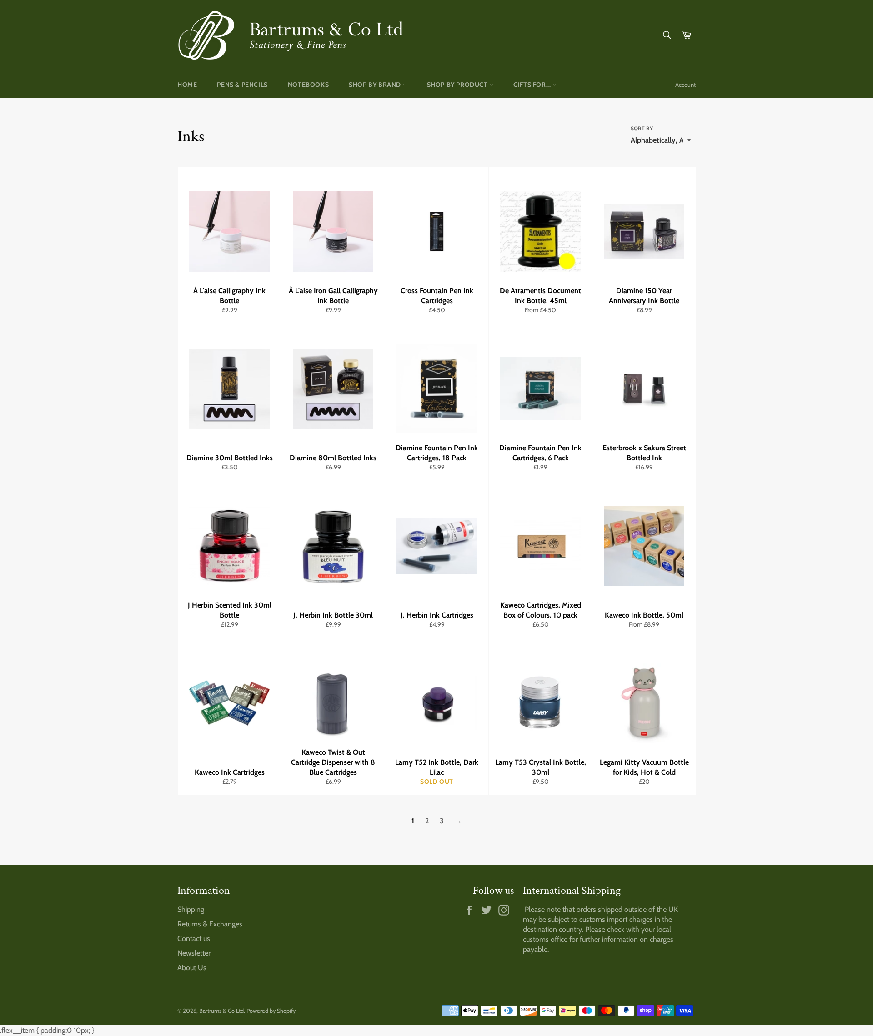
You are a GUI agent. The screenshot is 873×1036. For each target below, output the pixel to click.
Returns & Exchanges (209, 924)
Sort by (642, 128)
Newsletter (194, 953)
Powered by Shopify (271, 1010)
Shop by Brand (375, 84)
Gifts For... (532, 84)
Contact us (193, 938)
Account (685, 84)
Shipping (190, 909)
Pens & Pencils (242, 84)
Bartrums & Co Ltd (221, 1010)
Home (187, 84)
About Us (191, 967)
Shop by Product (458, 84)
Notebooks (308, 84)
